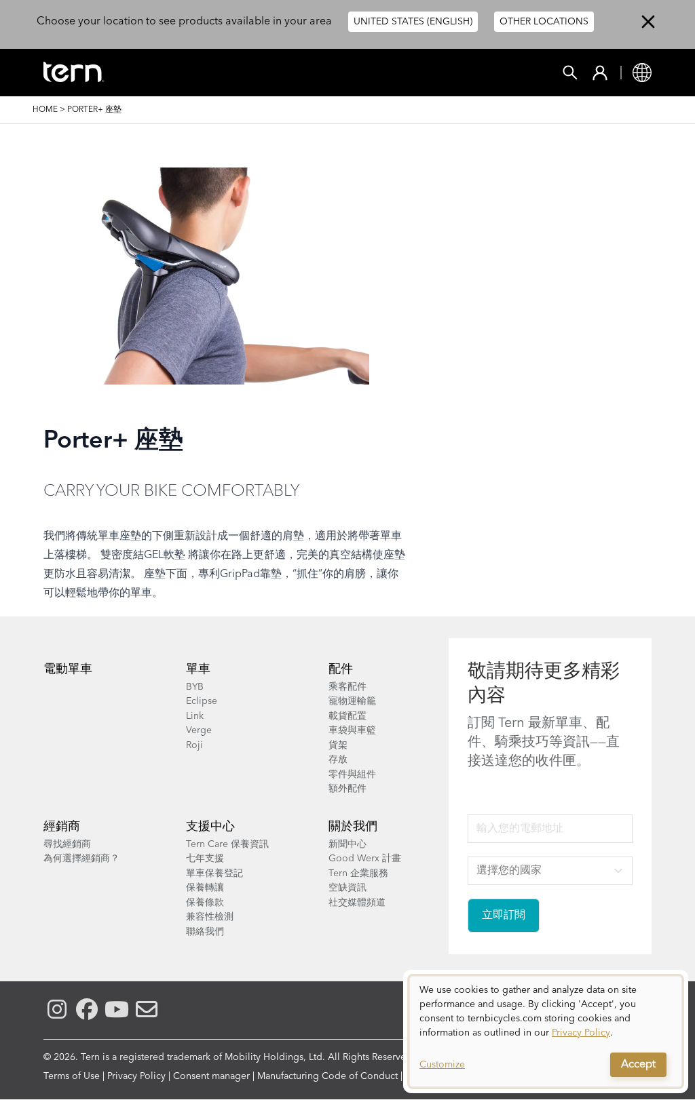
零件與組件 (352, 774)
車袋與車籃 (352, 730)
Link (195, 716)
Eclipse (201, 701)
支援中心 (210, 827)
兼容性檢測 (209, 917)
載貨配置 (347, 716)
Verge (199, 730)
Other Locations (544, 21)
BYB (195, 687)
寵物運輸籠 (352, 701)
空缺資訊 (347, 887)
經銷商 (61, 827)
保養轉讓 (205, 887)
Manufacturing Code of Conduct (327, 1076)
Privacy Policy (136, 1076)
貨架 (338, 745)
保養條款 (205, 902)
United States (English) (413, 21)
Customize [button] (442, 1064)
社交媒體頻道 (357, 902)
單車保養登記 (214, 873)
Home (45, 110)
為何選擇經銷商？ (81, 858)
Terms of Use (71, 1076)
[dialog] (545, 1031)
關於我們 (352, 827)
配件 (340, 669)
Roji (194, 745)
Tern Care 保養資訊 (227, 844)
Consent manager (211, 1076)
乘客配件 (347, 687)
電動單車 (67, 669)
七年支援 (205, 858)
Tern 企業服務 (358, 873)
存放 (338, 759)
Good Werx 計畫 (364, 858)
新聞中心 (347, 844)
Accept (638, 1064)
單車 (198, 669)
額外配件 (347, 788)
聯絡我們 (205, 932)
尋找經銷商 (67, 844)
